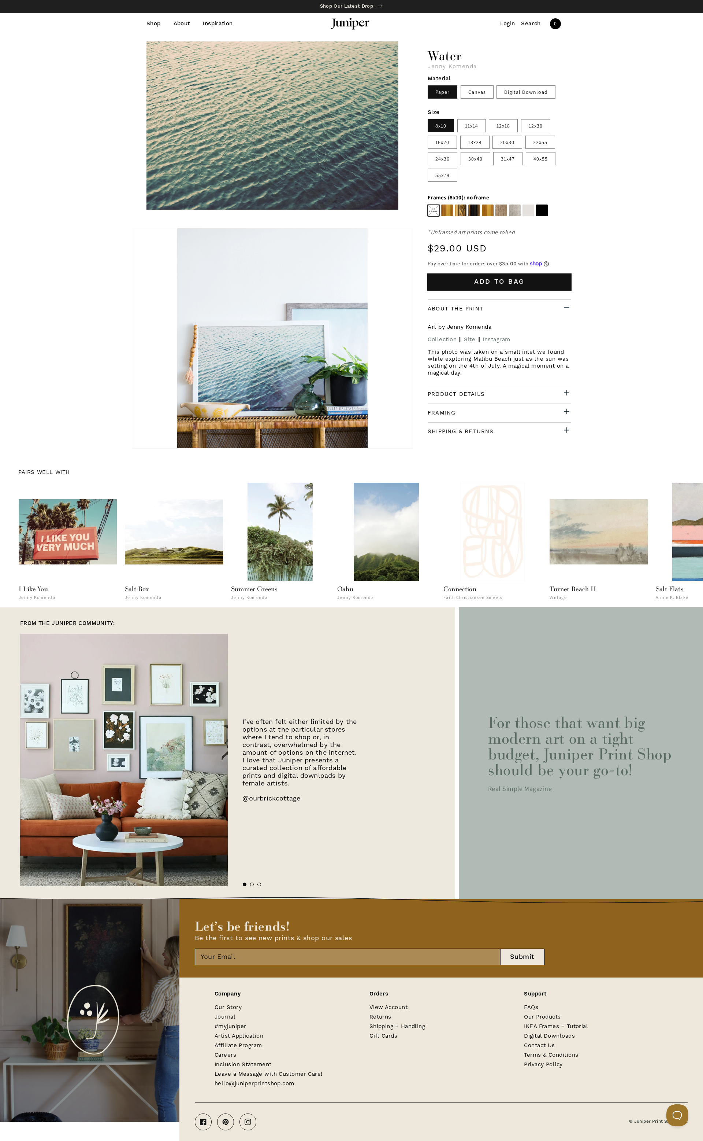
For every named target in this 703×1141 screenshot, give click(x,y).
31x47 (508, 158)
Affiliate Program (238, 1045)
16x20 (442, 142)
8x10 (440, 125)
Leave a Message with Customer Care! (269, 1074)
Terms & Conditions (551, 1055)
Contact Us (539, 1045)
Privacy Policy (543, 1064)
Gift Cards (383, 1036)
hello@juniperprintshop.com (254, 1083)
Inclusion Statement (243, 1064)
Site (469, 339)
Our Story (228, 1007)
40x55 (540, 158)
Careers (225, 1055)
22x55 (540, 142)
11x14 (471, 125)
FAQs (531, 1007)
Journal (225, 1016)
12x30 (536, 125)
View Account (388, 1007)
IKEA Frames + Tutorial (556, 1026)
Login (507, 24)
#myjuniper (230, 1026)
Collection (442, 339)
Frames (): (458, 197)
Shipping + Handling (397, 1026)
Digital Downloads (549, 1036)
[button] (531, 24)
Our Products (542, 1016)
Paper (442, 92)
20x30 (507, 142)
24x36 (442, 158)
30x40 (475, 158)
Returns (380, 1016)
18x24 (475, 142)
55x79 (442, 175)
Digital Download (526, 92)
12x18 (503, 125)
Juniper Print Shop (654, 1121)
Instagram (496, 339)
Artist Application (239, 1036)
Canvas (477, 92)
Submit (522, 957)
